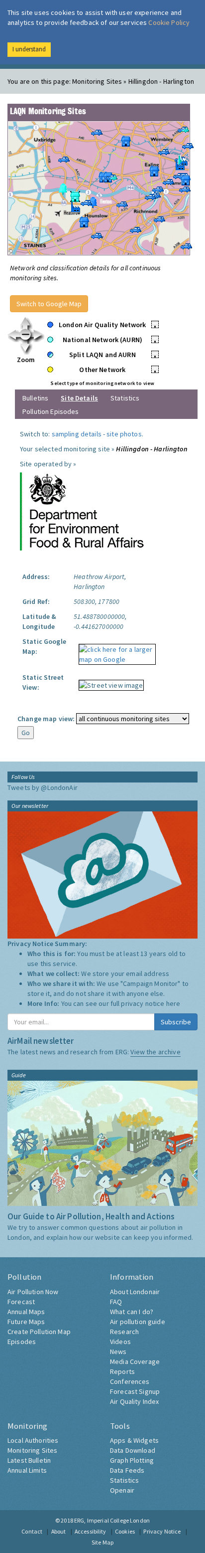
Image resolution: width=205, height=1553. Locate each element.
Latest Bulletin (29, 1460)
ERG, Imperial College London (112, 1520)
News (118, 1351)
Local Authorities (32, 1440)
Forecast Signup (135, 1391)
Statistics (124, 397)
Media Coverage (135, 1361)
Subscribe (176, 1021)
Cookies (125, 1531)
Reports (122, 1371)
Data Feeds (127, 1470)
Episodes (21, 1341)
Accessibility (90, 1531)
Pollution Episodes (50, 411)
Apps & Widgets (134, 1440)
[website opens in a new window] (82, 510)
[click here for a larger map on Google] (114, 650)
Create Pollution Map (39, 1331)
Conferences (130, 1381)
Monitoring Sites (32, 1450)
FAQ (116, 1301)
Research (124, 1331)
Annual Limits (27, 1470)
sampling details (77, 433)
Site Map (102, 1542)
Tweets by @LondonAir (42, 787)
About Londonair (135, 1291)
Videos (120, 1341)
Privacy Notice (162, 1531)
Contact (31, 1531)
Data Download (132, 1450)
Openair (122, 1490)
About (58, 1531)
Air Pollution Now (32, 1291)
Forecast (21, 1301)
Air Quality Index (134, 1401)
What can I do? (131, 1311)
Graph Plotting (132, 1460)
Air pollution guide (137, 1321)
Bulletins (35, 397)
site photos (124, 433)
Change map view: (46, 718)
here (173, 1003)
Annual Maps (26, 1311)
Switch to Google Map (49, 303)
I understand (29, 49)
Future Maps (26, 1321)
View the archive (155, 1051)
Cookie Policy (169, 22)
